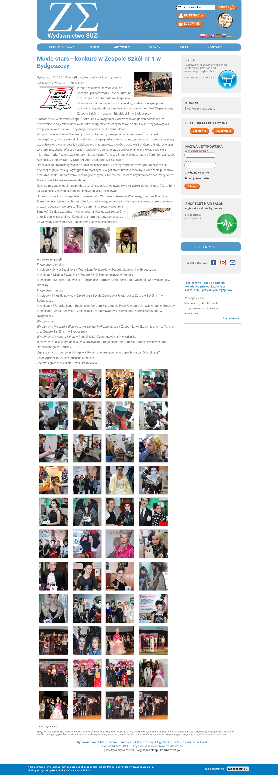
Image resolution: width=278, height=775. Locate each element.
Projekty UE (205, 247)
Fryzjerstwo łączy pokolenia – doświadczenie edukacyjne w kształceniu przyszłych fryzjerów (208, 286)
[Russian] (223, 36)
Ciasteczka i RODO (79, 770)
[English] (213, 36)
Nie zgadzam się (238, 768)
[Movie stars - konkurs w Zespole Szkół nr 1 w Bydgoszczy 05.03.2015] (53, 399)
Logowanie (192, 23)
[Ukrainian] (229, 36)
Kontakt (215, 47)
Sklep (184, 47)
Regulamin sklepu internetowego (158, 750)
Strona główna (61, 47)
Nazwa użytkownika (196, 151)
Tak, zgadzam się (214, 768)
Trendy (154, 47)
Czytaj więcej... (232, 318)
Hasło (188, 161)
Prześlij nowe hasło (196, 178)
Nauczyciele (223, 130)
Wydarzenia (51, 726)
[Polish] (202, 36)
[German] (218, 36)
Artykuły (122, 47)
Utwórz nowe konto (196, 172)
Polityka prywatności (120, 750)
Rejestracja (193, 15)
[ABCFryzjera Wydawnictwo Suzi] (72, 38)
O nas (94, 47)
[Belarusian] (208, 36)
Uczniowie (199, 130)
